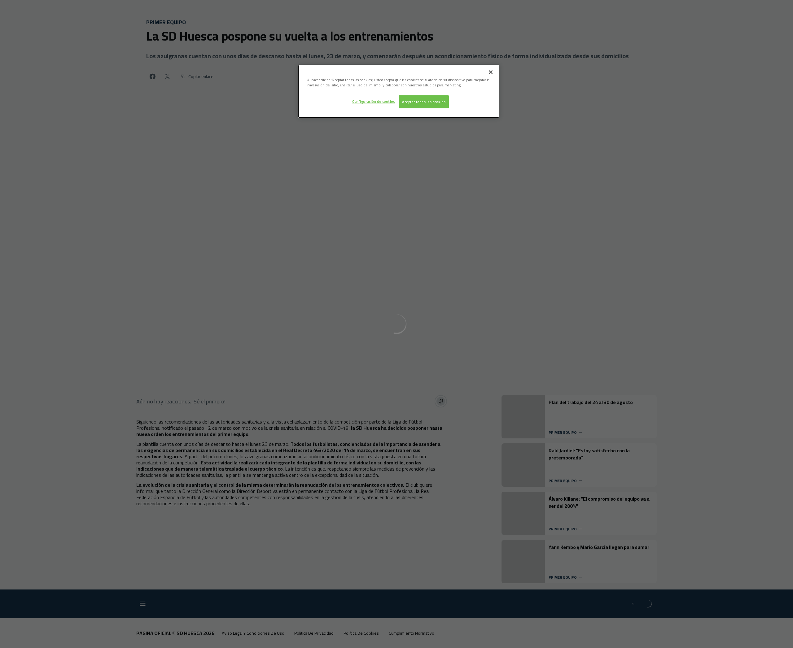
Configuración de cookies (373, 101)
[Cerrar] (490, 72)
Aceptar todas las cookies (423, 101)
